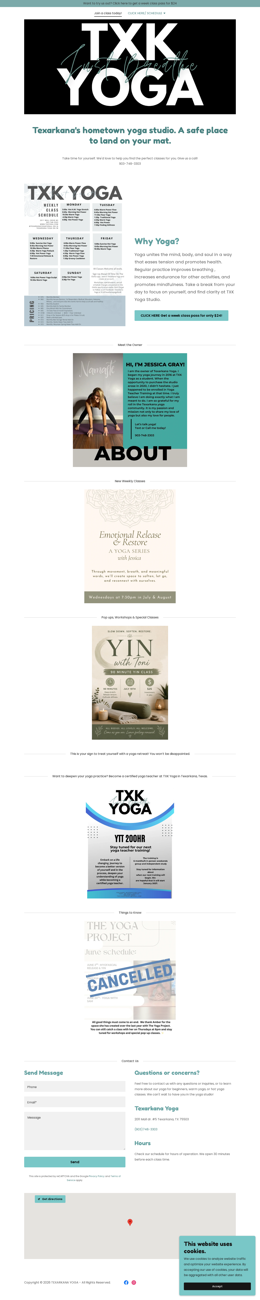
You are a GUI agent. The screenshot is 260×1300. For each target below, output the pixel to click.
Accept (217, 1286)
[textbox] (74, 1086)
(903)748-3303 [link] (146, 1129)
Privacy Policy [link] (96, 1176)
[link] (126, 1282)
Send (74, 1162)
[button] (147, 13)
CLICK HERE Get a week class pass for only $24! (181, 315)
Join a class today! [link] (108, 13)
